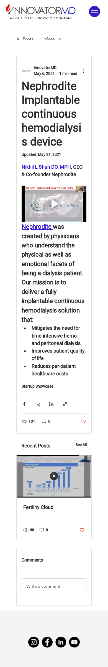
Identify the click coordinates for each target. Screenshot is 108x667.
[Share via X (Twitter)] (37, 404)
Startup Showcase (37, 386)
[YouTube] (74, 642)
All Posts (24, 38)
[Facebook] (47, 642)
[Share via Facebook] (24, 404)
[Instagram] (33, 642)
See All (81, 444)
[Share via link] (65, 404)
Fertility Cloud (38, 507)
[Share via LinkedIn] (51, 404)
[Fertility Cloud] (54, 476)
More (49, 38)
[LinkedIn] (60, 642)
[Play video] (54, 204)
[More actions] (83, 70)
